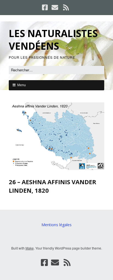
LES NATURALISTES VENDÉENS (53, 39)
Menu (21, 85)
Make (30, 248)
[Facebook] (45, 7)
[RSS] (66, 7)
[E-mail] (55, 7)
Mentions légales (56, 224)
